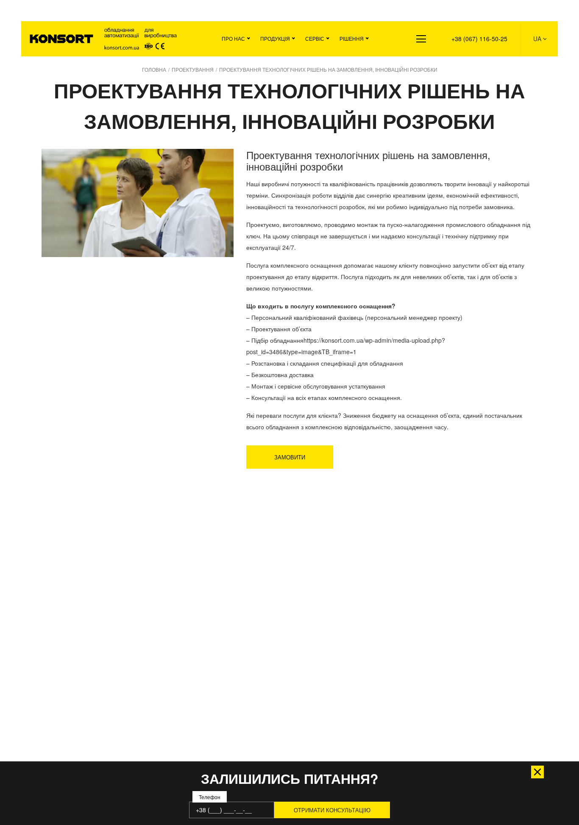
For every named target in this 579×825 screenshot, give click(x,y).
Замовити (289, 457)
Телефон (209, 797)
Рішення (352, 38)
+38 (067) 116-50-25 (479, 38)
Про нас (233, 38)
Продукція (275, 38)
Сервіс (314, 38)
